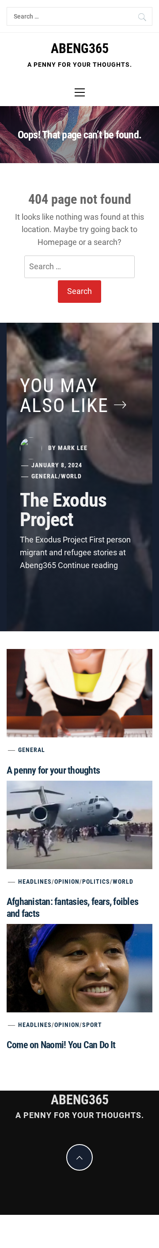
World (71, 476)
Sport (92, 1024)
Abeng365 (80, 48)
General (44, 476)
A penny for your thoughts (53, 770)
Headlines (35, 881)
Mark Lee (72, 447)
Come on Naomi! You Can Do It (61, 1044)
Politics (96, 881)
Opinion (67, 881)
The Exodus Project (63, 510)
